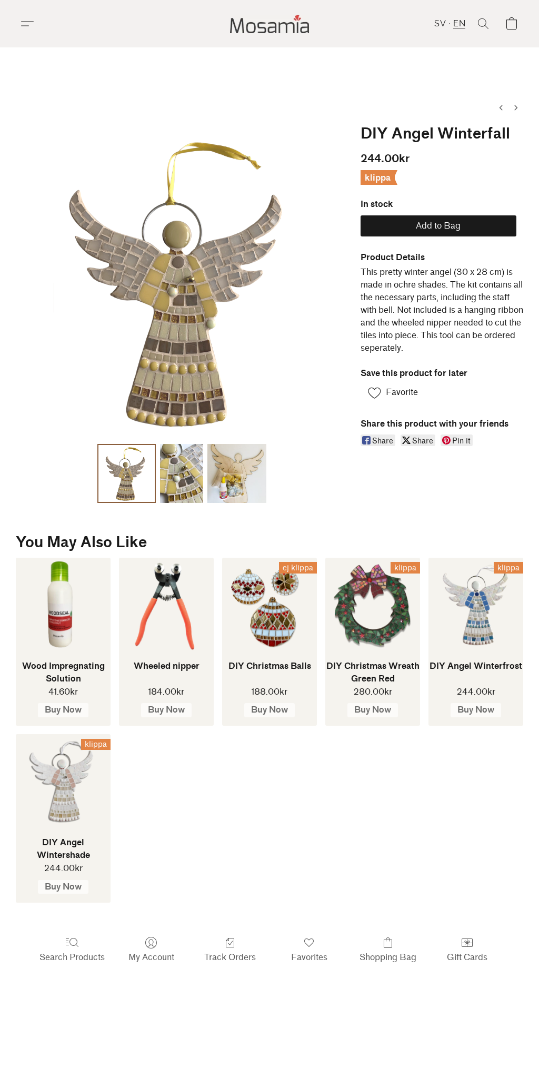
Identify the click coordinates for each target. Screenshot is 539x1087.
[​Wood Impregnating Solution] (63, 605)
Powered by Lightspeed (269, 1058)
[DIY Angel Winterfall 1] (181, 473)
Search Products (72, 957)
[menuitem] (501, 107)
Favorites (309, 957)
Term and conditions (281, 1040)
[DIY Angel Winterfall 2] (236, 473)
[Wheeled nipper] (166, 605)
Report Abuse (352, 1040)
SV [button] (440, 23)
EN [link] (230, 1040)
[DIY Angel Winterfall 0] (126, 473)
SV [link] (213, 1040)
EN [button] (459, 23)
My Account (151, 957)
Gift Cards (467, 957)
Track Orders (230, 957)
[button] (269, 23)
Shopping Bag (388, 957)
